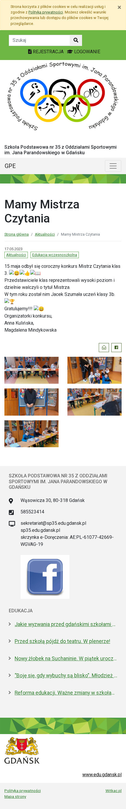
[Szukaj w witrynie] (76, 40)
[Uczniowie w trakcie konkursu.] (31, 370)
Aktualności (45, 234)
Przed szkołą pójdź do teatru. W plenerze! (62, 641)
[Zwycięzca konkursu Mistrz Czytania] (31, 401)
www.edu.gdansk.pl (102, 774)
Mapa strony (15, 796)
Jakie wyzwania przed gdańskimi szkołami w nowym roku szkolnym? (66, 624)
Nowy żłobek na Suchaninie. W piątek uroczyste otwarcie (66, 658)
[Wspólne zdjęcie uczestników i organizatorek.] (94, 370)
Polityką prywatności (45, 12)
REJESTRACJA (48, 51)
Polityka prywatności (22, 790)
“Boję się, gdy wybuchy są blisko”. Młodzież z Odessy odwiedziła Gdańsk (66, 675)
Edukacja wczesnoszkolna (54, 255)
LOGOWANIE (86, 51)
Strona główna (16, 234)
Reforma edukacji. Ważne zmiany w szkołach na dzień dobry (66, 693)
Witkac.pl (113, 790)
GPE (10, 165)
